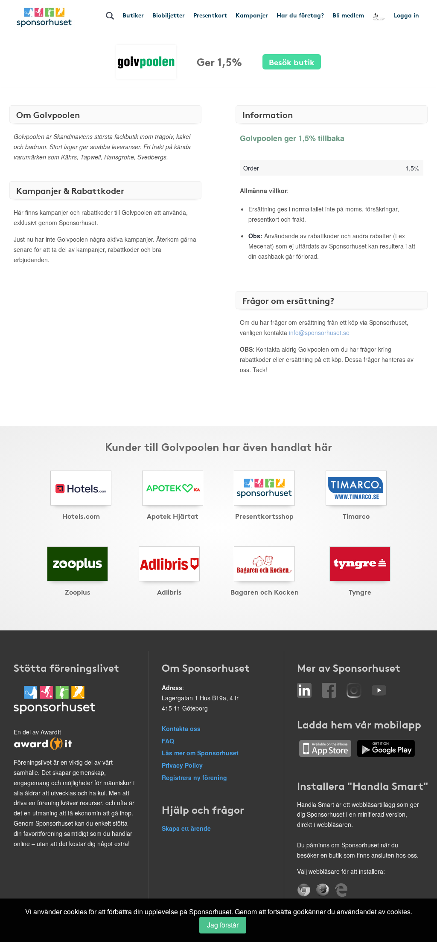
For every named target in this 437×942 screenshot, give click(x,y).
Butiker (133, 15)
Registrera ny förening (194, 777)
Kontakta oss (181, 728)
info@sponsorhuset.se (319, 332)
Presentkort (210, 15)
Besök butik (292, 61)
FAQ (168, 741)
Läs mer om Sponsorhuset (200, 752)
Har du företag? (300, 15)
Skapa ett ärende (186, 828)
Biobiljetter (168, 15)
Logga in (406, 15)
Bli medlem (348, 15)
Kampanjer (252, 15)
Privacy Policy (182, 765)
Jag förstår (223, 925)
